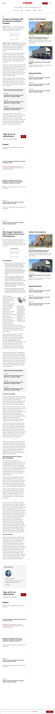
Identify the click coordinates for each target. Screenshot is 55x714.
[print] (25, 39)
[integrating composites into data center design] (40, 52)
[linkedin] (12, 39)
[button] (3, 3)
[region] (27, 712)
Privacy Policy (35, 711)
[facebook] (10, 39)
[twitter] (14, 39)
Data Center (16, 10)
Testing (34, 10)
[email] (18, 39)
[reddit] (16, 39)
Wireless (40, 10)
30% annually (7, 463)
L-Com (12, 582)
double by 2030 (12, 340)
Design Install (28, 10)
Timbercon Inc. (15, 43)
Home (4, 16)
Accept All (49, 711)
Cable (22, 10)
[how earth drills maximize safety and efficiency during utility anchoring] (40, 28)
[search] (5, 3)
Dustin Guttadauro (14, 248)
